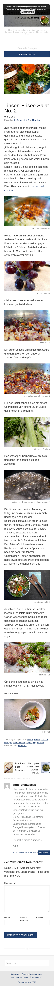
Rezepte (8, 742)
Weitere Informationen (37, 9)
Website (39, 917)
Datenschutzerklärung (32, 974)
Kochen (44, 739)
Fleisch (37, 739)
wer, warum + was (19, 977)
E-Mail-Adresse (24, 919)
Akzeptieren (27, 12)
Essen (30, 739)
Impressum (35, 977)
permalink (22, 745)
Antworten (43, 852)
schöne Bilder (19, 742)
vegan (29, 742)
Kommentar (10, 883)
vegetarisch (38, 742)
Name (7, 917)
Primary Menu (27, 54)
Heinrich (36, 120)
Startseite (14, 974)
